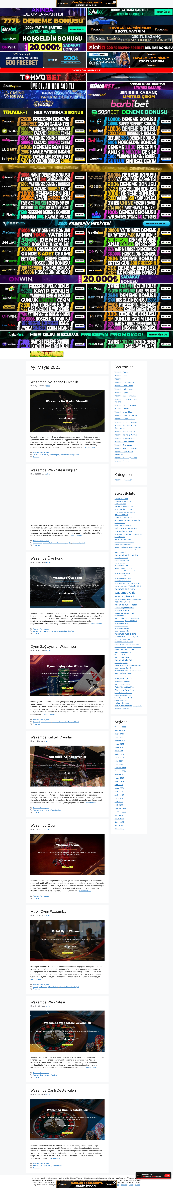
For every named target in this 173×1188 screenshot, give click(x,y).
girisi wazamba (120, 512)
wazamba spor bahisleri (124, 668)
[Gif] (86, 168)
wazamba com (135, 583)
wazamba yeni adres (122, 684)
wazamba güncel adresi (124, 608)
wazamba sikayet (123, 660)
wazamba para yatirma (124, 649)
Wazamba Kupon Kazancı (125, 419)
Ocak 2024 (119, 792)
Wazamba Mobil (120, 636)
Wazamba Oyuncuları (123, 392)
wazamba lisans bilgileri (122, 628)
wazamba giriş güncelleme (134, 599)
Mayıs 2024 (119, 778)
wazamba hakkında (121, 616)
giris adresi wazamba (123, 509)
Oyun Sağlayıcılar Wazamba (53, 646)
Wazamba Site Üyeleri (123, 445)
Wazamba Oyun (43, 825)
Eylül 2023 (119, 805)
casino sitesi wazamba (125, 506)
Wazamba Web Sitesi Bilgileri (54, 470)
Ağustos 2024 (120, 768)
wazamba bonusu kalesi (135, 547)
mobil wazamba (120, 523)
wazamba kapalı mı (119, 621)
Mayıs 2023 (119, 819)
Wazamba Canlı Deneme (124, 442)
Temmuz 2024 (120, 771)
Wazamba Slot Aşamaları (135, 665)
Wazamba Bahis (120, 537)
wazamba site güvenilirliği (121, 663)
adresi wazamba (121, 499)
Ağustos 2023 (120, 808)
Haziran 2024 (120, 775)
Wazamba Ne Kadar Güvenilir (54, 382)
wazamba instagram (122, 618)
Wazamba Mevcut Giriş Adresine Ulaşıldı (65, 722)
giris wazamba (121, 514)
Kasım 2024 (119, 758)
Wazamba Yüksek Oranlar (125, 438)
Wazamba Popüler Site (120, 654)
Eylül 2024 (119, 764)
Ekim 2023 (119, 802)
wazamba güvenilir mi (122, 610)
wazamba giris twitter (125, 589)
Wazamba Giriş (53, 987)
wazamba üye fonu (50, 631)
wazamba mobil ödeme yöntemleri (123, 639)
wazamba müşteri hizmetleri (42, 543)
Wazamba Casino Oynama (125, 396)
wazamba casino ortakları (121, 576)
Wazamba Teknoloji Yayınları (126, 435)
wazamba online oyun (120, 644)
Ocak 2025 (119, 751)
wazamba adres (123, 531)
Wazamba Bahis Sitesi (123, 539)
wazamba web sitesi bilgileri (61, 543)
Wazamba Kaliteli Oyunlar (51, 737)
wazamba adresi (120, 534)
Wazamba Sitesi (55, 810)
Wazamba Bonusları (122, 461)
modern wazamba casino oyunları (123, 525)
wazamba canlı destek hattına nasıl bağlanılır (126, 570)
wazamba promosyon (123, 657)
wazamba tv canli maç (123, 673)
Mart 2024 (119, 785)
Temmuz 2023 (120, 812)
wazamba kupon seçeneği (121, 626)
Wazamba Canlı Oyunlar (122, 573)
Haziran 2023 (120, 815)
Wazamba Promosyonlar (41, 452)
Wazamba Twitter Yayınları (125, 431)
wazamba (134, 528)
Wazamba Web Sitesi (47, 1002)
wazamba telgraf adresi (135, 670)
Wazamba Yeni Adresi (124, 687)
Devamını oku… (90, 447)
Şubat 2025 (119, 747)
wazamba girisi (54, 455)
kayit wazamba (133, 520)
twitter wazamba (122, 528)
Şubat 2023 (119, 829)
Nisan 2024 (119, 781)
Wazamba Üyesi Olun (123, 412)
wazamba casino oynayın (123, 578)
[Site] (43, 121)
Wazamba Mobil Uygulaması (126, 458)
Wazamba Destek (122, 409)
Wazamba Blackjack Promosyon (123, 544)
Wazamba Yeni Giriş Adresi (123, 693)
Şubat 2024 (119, 788)
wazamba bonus (121, 547)
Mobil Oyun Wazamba (48, 911)
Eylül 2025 (119, 737)
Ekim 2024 (119, 761)
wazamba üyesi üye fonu (65, 631)
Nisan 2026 (119, 734)
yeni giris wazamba (123, 706)
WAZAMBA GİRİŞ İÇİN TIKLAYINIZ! (87, 70)
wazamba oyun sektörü (120, 647)
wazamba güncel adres (126, 604)
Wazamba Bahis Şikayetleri (125, 405)
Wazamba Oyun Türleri (124, 386)
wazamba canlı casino (122, 565)
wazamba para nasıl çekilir (134, 647)
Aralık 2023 (119, 795)
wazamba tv (137, 706)
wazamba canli (120, 552)
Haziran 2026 (120, 730)
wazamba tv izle (123, 678)
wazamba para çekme (123, 652)
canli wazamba (120, 504)
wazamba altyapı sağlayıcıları (134, 534)
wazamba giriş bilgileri (120, 599)
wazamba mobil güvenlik (132, 636)
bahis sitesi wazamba (123, 501)
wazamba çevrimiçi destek (121, 700)
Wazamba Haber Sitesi (124, 389)
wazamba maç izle (122, 631)
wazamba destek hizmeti (121, 586)
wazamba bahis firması (40, 455)
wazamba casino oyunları (123, 581)
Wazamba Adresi (121, 372)
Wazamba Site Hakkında (124, 382)
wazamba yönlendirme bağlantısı (123, 695)
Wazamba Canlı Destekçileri (53, 1090)
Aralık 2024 (119, 754)
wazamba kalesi (135, 618)
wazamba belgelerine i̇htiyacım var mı (124, 542)
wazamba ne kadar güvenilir (69, 455)
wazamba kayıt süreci (122, 623)
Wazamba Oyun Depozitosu (126, 415)
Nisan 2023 (119, 822)
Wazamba (119, 379)
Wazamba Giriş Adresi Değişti (69, 987)
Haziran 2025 (120, 741)
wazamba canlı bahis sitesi (121, 563)
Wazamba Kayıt (131, 621)
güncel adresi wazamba (123, 517)
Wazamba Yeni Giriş (78, 543)
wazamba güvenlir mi (124, 613)
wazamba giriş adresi (124, 596)
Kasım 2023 (119, 798)
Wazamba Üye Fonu (46, 558)
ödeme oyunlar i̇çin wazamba (122, 708)
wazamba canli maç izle (126, 555)
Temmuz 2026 (120, 727)
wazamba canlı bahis (121, 558)
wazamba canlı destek (124, 568)
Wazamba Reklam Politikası (126, 448)
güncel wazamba (120, 520)
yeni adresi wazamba (123, 703)
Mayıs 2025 (119, 744)
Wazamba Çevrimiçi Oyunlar (124, 698)
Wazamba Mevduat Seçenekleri (127, 422)
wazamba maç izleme (125, 634)
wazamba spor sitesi (121, 670)
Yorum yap (36, 457)
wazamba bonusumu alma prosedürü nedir (125, 550)
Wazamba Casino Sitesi (122, 583)
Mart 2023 (119, 825)
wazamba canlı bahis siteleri (122, 560)
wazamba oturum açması (132, 644)
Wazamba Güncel (122, 602)
